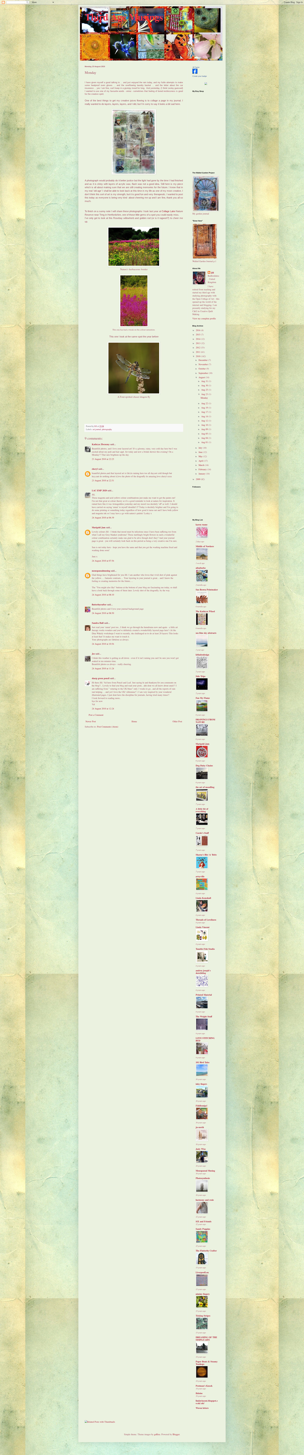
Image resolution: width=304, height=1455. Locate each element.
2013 (198, 343)
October (202, 368)
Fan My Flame (203, 698)
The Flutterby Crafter (206, 1250)
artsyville (200, 876)
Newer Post (91, 721)
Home (134, 721)
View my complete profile (204, 318)
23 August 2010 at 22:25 (103, 459)
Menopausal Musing (205, 1170)
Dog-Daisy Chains (204, 765)
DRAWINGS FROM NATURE (205, 721)
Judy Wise (201, 1149)
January (202, 473)
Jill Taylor (196, 67)
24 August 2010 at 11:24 (103, 668)
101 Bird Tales (202, 1062)
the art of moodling (205, 787)
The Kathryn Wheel (205, 611)
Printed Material (204, 994)
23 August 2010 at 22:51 (103, 480)
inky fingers (201, 1084)
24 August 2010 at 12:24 (103, 708)
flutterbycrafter (99, 604)
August (202, 377)
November (204, 364)
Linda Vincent (202, 927)
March (202, 465)
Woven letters (202, 1408)
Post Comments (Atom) (107, 726)
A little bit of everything (202, 810)
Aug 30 (205, 385)
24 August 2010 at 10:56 (103, 643)
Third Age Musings (124, 17)
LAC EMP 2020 (99, 490)
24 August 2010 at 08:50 (103, 613)
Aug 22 (205, 403)
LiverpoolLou (202, 1272)
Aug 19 (205, 407)
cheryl (95, 469)
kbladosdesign (202, 654)
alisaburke (201, 567)
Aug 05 (205, 433)
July (201, 447)
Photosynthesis (203, 1178)
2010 (198, 356)
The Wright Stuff (204, 1016)
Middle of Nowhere (205, 546)
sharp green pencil (100, 678)
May (201, 456)
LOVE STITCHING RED (205, 1039)
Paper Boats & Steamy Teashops (207, 1363)
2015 (198, 334)
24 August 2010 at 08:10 (103, 594)
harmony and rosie (205, 1200)
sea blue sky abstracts (206, 633)
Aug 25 (205, 389)
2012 (198, 347)
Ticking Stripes (203, 1315)
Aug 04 (205, 437)
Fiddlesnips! (201, 1105)
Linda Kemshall (203, 898)
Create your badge (199, 76)
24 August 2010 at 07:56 (103, 560)
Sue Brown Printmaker (207, 589)
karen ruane (201, 524)
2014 (198, 338)
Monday (204, 397)
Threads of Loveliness (206, 919)
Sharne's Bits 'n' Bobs (206, 854)
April (201, 460)
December (203, 360)
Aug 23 (205, 394)
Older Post (177, 721)
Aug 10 (205, 424)
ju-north (200, 1127)
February (203, 469)
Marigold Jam (98, 527)
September (204, 373)
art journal (97, 429)
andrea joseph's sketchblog (203, 972)
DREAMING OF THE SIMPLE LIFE (206, 1338)
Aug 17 (205, 411)
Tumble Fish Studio (205, 949)
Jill (212, 272)
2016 (198, 330)
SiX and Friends (203, 1221)
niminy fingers (202, 1294)
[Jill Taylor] (194, 72)
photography (107, 429)
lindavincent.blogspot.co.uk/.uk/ (207, 1402)
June (201, 452)
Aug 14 (205, 416)
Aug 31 (205, 381)
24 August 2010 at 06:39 (103, 517)
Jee (93, 653)
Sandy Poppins (203, 1229)
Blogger (176, 1434)
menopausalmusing (101, 570)
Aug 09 (205, 429)
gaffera (157, 1434)
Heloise (199, 1393)
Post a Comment (96, 714)
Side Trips (200, 676)
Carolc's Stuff (202, 833)
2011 (198, 351)
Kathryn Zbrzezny (101, 444)
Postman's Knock (204, 1385)
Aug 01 (205, 442)
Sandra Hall (98, 623)
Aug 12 (205, 420)
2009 (198, 479)
